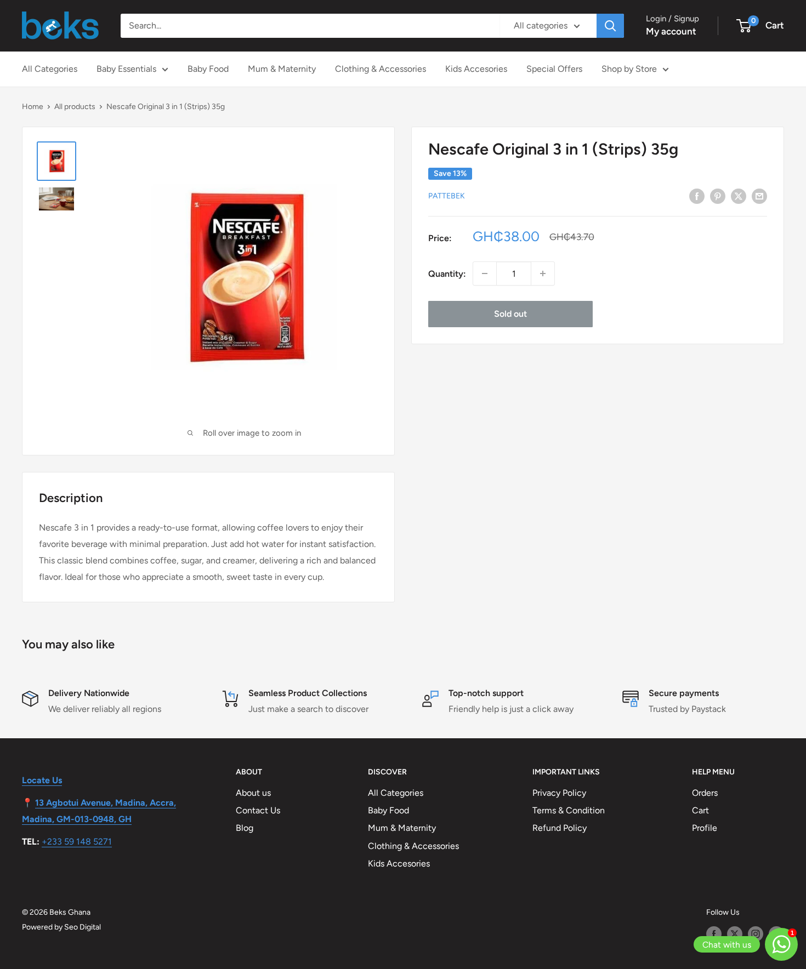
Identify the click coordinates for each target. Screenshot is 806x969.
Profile (704, 828)
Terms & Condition (568, 810)
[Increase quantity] (542, 273)
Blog (244, 828)
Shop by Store (629, 69)
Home (32, 106)
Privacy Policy (559, 793)
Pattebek (446, 196)
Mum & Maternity (282, 69)
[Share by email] (759, 195)
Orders (705, 793)
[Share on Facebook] (697, 195)
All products (74, 106)
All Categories (49, 69)
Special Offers (554, 69)
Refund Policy (559, 828)
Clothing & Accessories (380, 69)
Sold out (510, 314)
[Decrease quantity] (484, 273)
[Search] (610, 26)
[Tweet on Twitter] (738, 195)
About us (253, 793)
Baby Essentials (126, 69)
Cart (700, 810)
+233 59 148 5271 (77, 841)
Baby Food (208, 69)
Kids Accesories (476, 69)
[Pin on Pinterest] (717, 195)
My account (671, 31)
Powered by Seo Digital (61, 927)
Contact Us (258, 810)
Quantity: (447, 274)
